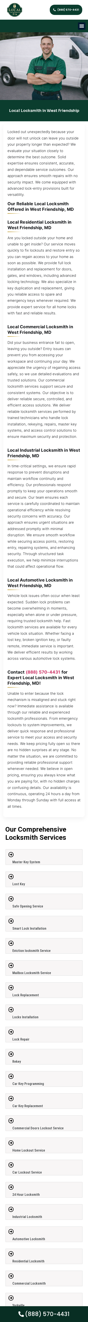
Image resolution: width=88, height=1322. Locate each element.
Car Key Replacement (27, 1106)
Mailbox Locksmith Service (31, 973)
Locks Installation (25, 1017)
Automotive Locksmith (28, 1239)
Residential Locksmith (28, 1261)
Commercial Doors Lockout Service (38, 1128)
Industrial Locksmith (27, 1217)
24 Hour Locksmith (26, 1195)
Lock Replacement (25, 995)
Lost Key (18, 884)
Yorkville (18, 1305)
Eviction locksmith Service (31, 951)
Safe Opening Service (27, 906)
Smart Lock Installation (29, 928)
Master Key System (26, 862)
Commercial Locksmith (29, 1283)
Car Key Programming (28, 1084)
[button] (81, 26)
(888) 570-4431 (43, 672)
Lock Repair (20, 1039)
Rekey (16, 1062)
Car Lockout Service (27, 1172)
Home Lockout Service (28, 1150)
